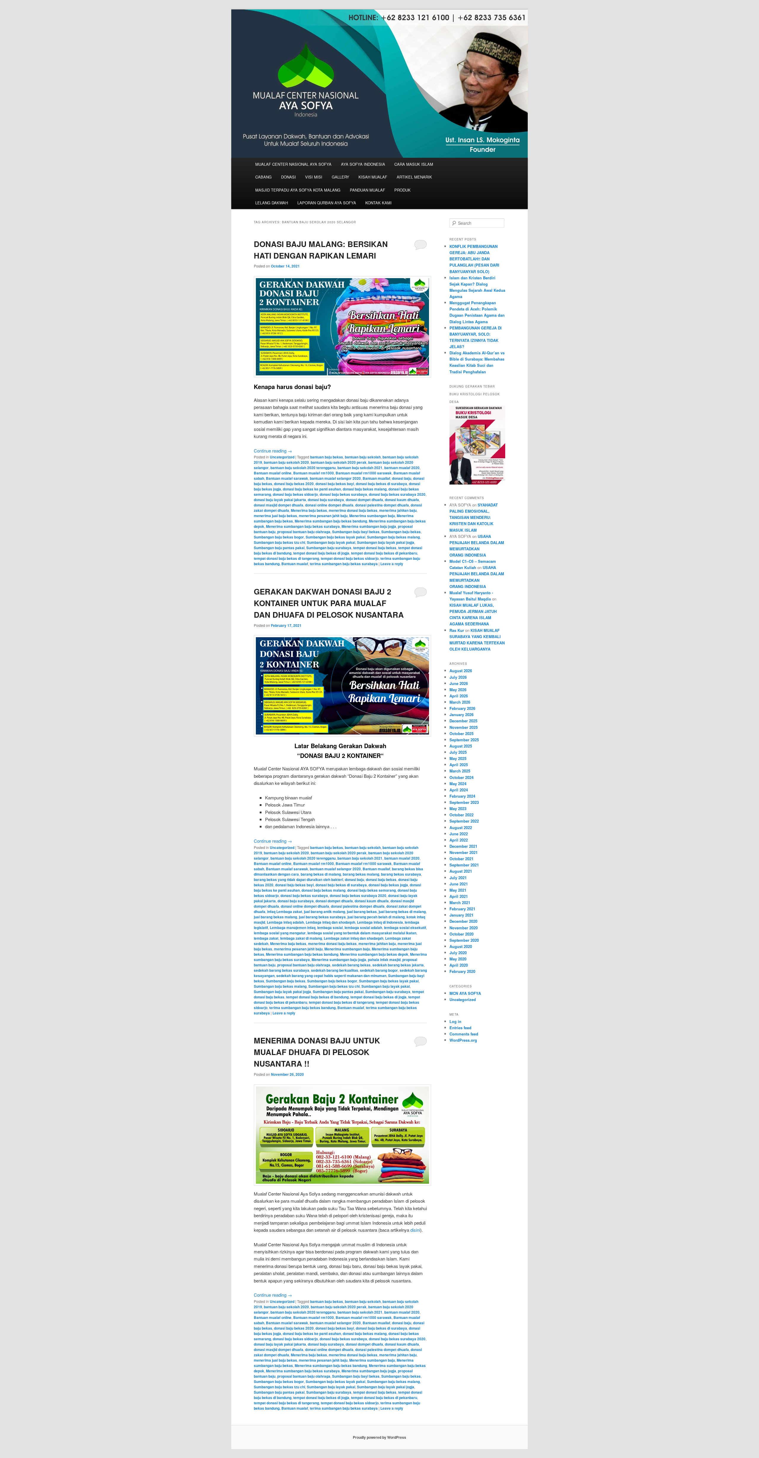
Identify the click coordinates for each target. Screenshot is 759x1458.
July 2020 (458, 952)
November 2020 (463, 927)
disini (415, 1230)
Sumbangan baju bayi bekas (356, 531)
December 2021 (463, 846)
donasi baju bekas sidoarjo (295, 494)
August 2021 (460, 871)
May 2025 (457, 758)
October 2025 (461, 733)
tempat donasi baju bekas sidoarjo (350, 558)
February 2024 (462, 796)
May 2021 (457, 890)
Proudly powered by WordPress (379, 1437)
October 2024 (461, 777)
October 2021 (461, 858)
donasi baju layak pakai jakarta (280, 499)
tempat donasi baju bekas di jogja (321, 553)
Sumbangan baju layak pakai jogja (385, 542)
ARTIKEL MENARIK (414, 177)
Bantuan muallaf (376, 478)
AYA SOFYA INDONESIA (363, 164)
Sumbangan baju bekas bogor (279, 537)
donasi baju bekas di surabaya (381, 483)
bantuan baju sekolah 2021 (359, 467)
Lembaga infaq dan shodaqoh (330, 922)
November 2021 (463, 852)
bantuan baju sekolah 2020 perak (338, 462)
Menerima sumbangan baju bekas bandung (331, 521)
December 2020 (463, 921)
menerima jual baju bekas (275, 515)
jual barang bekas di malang (402, 911)
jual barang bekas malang (275, 917)
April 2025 (458, 764)
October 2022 (461, 815)
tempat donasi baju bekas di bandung (317, 997)
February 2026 (462, 708)
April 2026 (458, 696)
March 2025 (459, 771)
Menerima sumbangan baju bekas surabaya (303, 526)
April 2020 (458, 965)
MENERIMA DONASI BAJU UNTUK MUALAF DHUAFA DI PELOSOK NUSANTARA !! (317, 1052)
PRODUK (402, 190)
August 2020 (460, 946)
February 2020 (462, 971)
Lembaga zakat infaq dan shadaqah (353, 938)
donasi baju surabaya (326, 499)
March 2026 (459, 702)
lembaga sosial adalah (363, 927)
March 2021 (459, 902)
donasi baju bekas (381, 879)
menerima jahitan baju (398, 510)
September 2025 (464, 739)
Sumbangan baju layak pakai (331, 542)
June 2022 (458, 833)
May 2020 (457, 959)
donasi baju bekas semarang (371, 890)
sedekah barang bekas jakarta (398, 965)
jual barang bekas (362, 911)
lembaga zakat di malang (301, 938)
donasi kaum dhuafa (402, 499)
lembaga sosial (330, 927)
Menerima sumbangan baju (372, 515)
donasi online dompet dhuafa (329, 505)
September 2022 (464, 821)
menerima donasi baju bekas (353, 510)
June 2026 (458, 683)
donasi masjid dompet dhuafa (278, 505)
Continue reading (273, 450)
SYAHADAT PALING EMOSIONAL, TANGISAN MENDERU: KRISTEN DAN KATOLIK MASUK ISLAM (473, 517)
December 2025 (463, 721)
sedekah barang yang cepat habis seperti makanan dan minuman (331, 975)
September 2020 (464, 940)
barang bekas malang (361, 874)
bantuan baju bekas (326, 457)
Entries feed (460, 1027)
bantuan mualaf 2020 (402, 467)
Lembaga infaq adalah (285, 922)
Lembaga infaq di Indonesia (380, 922)
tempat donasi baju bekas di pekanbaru (384, 553)
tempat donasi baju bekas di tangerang (286, 558)
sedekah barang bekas (351, 965)
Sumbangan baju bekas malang (393, 537)
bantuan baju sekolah (363, 457)
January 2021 (461, 915)
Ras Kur (456, 630)
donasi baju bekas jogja (388, 884)
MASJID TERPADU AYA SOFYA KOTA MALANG (297, 190)
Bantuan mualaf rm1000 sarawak (364, 473)
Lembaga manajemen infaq (292, 927)
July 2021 (458, 877)
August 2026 (460, 670)
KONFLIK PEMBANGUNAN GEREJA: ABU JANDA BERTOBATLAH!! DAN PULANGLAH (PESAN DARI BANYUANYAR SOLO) (474, 258)
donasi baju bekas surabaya (343, 494)
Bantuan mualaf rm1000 (313, 473)
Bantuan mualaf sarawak (287, 478)
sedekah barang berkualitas (334, 970)
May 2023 (457, 808)
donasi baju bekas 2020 (294, 483)
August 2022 (460, 827)
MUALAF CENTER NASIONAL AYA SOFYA (293, 164)
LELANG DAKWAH (271, 202)
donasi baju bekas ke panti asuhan (312, 489)
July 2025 (458, 752)
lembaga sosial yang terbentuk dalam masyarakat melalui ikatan (361, 933)
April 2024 (458, 790)
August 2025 (460, 746)
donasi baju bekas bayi (334, 483)
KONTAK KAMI (378, 202)
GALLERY (340, 177)
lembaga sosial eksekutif (405, 927)
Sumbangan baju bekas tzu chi (279, 542)
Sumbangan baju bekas (401, 531)
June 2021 (458, 884)
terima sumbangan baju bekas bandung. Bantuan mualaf (316, 1007)
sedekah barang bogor (379, 970)
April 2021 (458, 896)
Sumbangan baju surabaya (328, 547)
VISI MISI (313, 177)
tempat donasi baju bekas (374, 547)
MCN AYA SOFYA (465, 993)
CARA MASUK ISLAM (413, 164)
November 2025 (463, 727)
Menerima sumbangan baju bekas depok (374, 954)
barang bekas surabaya (401, 874)
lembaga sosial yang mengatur (280, 933)
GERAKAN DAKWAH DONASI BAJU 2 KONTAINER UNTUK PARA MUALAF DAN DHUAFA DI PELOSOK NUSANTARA (329, 603)
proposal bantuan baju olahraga (303, 531)
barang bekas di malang (321, 874)
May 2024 (457, 783)
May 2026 (457, 689)
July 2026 (458, 677)
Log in (455, 1021)
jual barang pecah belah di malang (376, 917)
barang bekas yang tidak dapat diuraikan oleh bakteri (298, 879)
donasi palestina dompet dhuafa (382, 505)
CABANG (263, 177)
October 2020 (461, 934)
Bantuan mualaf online (272, 473)
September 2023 (464, 802)
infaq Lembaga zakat (284, 911)
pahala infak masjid (384, 959)
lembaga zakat (266, 938)
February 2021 (462, 909)
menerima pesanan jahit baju (323, 515)
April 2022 (458, 840)
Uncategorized (282, 457)
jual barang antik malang (324, 911)
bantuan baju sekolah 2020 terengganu (303, 467)
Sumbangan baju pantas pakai (279, 547)
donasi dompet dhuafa (364, 499)
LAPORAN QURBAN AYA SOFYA (326, 202)
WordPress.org (463, 1040)
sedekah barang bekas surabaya (281, 970)
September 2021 (464, 865)
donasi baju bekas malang (365, 489)
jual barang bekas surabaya (322, 917)
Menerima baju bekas (309, 510)
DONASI (288, 177)
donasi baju (401, 478)
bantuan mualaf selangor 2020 (335, 478)
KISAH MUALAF (372, 177)
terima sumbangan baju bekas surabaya (344, 563)
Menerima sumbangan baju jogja (369, 526)
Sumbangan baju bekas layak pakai (335, 537)
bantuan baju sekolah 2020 (286, 462)
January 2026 (461, 714)
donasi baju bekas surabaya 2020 (397, 494)
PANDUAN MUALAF (367, 190)
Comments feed (463, 1034)
